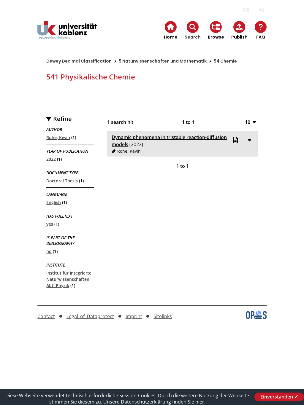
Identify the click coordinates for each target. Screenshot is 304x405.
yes (49, 224)
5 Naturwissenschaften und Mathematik (163, 61)
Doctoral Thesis (62, 181)
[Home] (67, 35)
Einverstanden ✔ (279, 396)
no (49, 251)
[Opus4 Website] (256, 317)
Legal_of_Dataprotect (90, 316)
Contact (46, 316)
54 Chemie (225, 61)
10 (247, 122)
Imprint (134, 316)
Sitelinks (162, 316)
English (53, 202)
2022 (51, 159)
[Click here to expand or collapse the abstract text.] (249, 140)
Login (261, 10)
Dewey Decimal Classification (79, 61)
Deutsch (246, 10)
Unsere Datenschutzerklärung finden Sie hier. (154, 401)
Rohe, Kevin (58, 137)
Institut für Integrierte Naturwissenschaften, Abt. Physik (68, 279)
